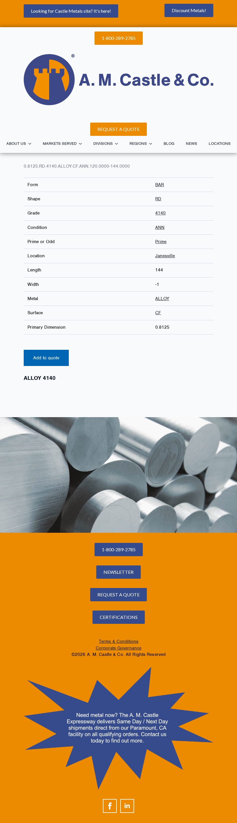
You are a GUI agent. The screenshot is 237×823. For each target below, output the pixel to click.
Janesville (165, 256)
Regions (138, 143)
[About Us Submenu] (31, 143)
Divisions (103, 143)
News (191, 143)
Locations (220, 143)
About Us (16, 143)
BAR (159, 185)
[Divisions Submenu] (118, 143)
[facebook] (110, 806)
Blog (169, 143)
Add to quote (46, 358)
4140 (160, 213)
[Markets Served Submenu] (82, 143)
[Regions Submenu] (152, 143)
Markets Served (60, 143)
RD (158, 199)
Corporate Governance (118, 648)
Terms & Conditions (118, 641)
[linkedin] (127, 806)
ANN (159, 227)
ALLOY (162, 299)
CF (158, 313)
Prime (160, 242)
